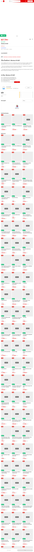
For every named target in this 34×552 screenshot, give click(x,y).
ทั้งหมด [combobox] (24, 100)
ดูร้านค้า (28, 87)
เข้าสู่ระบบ (30, 1)
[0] (26, 1)
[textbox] (17, 79)
